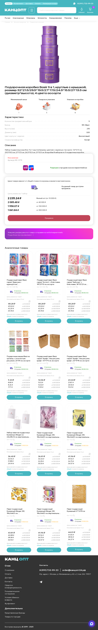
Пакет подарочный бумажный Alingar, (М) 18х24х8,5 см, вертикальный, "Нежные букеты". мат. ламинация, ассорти (48, 437)
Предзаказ (49, 218)
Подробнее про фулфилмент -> (21, 235)
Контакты (8, 581)
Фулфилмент (10, 604)
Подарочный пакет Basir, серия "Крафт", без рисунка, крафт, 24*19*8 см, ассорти (78, 358)
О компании (9, 570)
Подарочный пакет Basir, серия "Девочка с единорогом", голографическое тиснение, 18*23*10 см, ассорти (18, 284)
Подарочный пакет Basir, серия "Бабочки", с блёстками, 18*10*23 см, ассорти (77, 283)
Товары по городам (12, 617)
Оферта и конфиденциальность (13, 586)
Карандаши (18, 18)
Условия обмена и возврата (12, 598)
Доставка (8, 578)
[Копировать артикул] (17, 287)
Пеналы (67, 18)
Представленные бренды (15, 613)
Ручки (7, 18)
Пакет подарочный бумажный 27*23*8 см (76, 510)
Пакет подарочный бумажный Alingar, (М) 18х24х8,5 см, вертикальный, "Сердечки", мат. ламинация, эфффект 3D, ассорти (48, 513)
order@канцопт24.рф (74, 570)
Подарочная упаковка (37, 22)
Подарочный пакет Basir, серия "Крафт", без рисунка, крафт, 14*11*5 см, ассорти (48, 358)
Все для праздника (20, 22)
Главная (7, 22)
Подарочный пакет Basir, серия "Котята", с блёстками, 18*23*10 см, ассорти (48, 282)
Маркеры (30, 18)
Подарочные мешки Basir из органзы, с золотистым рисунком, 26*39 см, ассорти (18, 358)
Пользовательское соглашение (12, 592)
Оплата (8, 574)
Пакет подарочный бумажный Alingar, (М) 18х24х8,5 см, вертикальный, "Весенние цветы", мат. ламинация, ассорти (78, 437)
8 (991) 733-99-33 (48, 570)
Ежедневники (55, 18)
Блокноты (42, 18)
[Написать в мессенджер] (91, 623)
